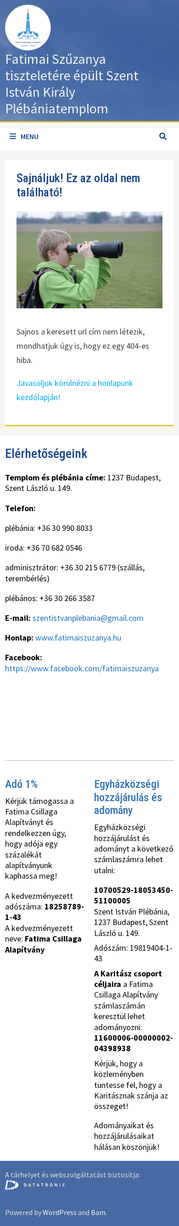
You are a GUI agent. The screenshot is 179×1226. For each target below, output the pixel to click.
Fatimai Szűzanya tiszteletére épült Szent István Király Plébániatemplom (72, 83)
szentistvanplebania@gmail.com (88, 618)
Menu (30, 136)
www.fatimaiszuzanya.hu (78, 637)
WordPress (60, 1212)
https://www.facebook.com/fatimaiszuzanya (82, 668)
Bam (98, 1212)
